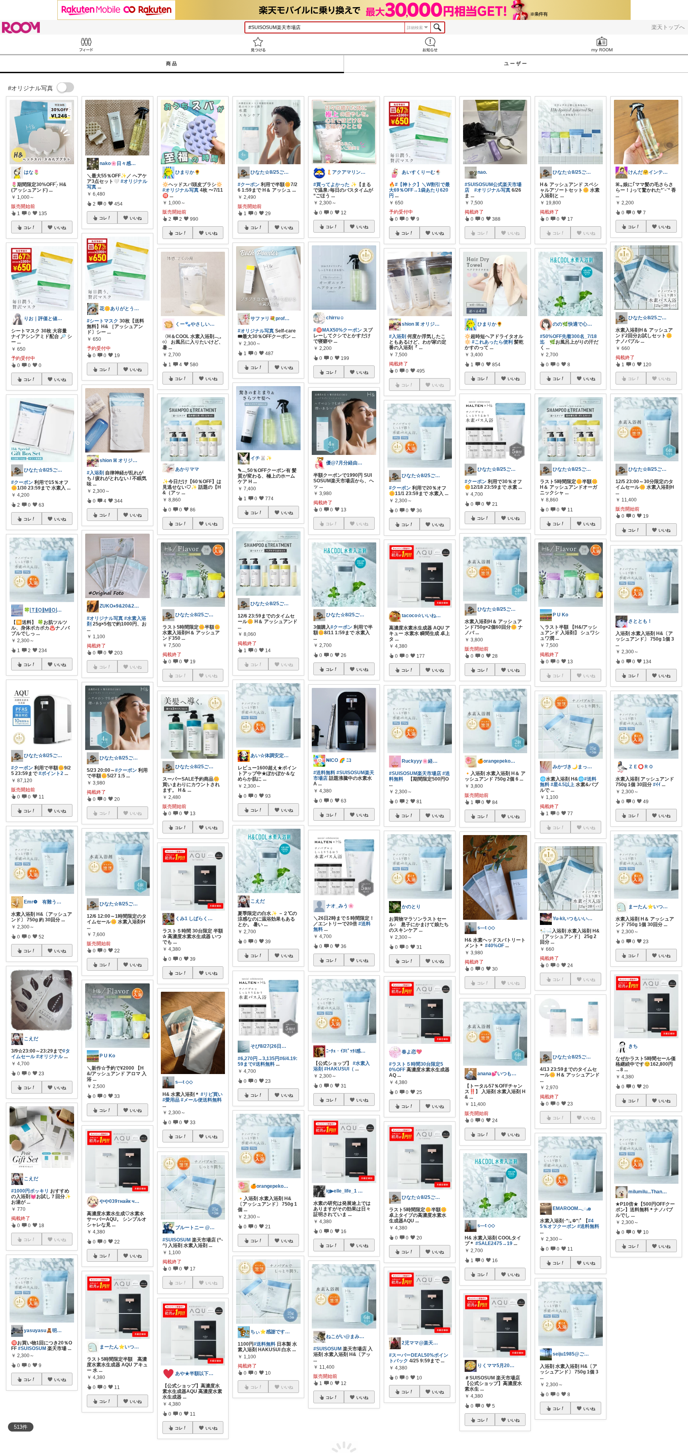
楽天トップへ (668, 27)
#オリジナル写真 (105, 618)
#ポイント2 (51, 773)
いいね (60, 227)
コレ (27, 227)
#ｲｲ (657, 784)
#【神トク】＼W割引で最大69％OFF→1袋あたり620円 (419, 190)
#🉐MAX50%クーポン (337, 330)
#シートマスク (102, 321)
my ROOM (602, 44)
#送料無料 (264, 1064)
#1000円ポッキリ (30, 1191)
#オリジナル (49, 1056)
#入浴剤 (95, 473)
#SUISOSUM (32, 1348)
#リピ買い (212, 1094)
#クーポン (22, 482)
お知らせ (430, 44)
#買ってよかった (331, 184)
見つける (258, 44)
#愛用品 (171, 1100)
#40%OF (494, 945)
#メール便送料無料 (201, 1100)
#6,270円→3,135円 (259, 1058)
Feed (86, 44)
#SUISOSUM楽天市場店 (415, 773)
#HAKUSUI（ (339, 1069)
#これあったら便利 (492, 342)
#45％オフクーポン (567, 1223)
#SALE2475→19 (493, 1243)
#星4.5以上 (563, 784)
